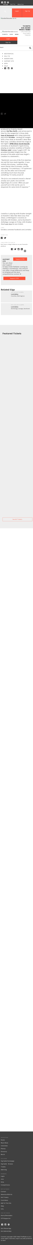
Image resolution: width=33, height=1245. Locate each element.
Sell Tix (12, 4)
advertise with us (6, 1194)
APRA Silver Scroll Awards (20, 144)
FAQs (2, 1206)
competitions (5, 1185)
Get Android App (6, 1231)
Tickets (26, 26)
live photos (25, 31)
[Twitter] (15, 249)
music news (4, 1143)
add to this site (6, 1203)
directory (4, 1151)
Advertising (8, 58)
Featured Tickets (12, 333)
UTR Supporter (6, 1218)
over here (8, 224)
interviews (4, 1146)
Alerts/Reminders (6, 1215)
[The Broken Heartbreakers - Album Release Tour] (16, 394)
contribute (4, 1200)
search (6, 12)
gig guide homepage (7, 1161)
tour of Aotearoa (7, 135)
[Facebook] (12, 249)
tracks (27, 35)
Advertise (21, 4)
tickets (3, 1167)
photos (3, 1148)
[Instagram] (19, 249)
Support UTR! (20, 259)
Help (13, 6)
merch (3, 1154)
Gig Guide (25, 28)
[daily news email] (25, 251)
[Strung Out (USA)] (16, 424)
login (3, 1176)
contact (3, 1191)
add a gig (4, 1169)
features (26, 33)
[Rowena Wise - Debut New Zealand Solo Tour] (16, 484)
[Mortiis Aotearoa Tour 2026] (16, 514)
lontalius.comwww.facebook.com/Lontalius (16, 230)
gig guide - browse (7, 1164)
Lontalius (14, 294)
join (2, 1179)
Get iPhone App (6, 1228)
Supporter (6, 6)
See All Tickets (17, 519)
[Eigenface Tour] (16, 454)
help (2, 1182)
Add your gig (8, 54)
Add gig (5, 4)
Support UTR (9, 61)
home (3, 1140)
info (2, 1209)
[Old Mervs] (16, 364)
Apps (6, 63)
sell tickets (5, 1197)
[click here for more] (16, 79)
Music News (24, 30)
